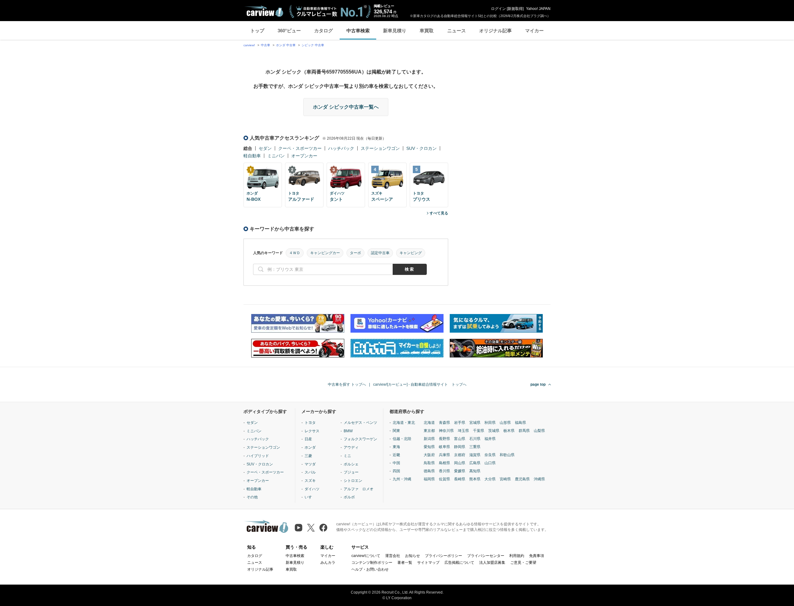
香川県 (444, 471)
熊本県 (474, 479)
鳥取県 (429, 463)
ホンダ (310, 447)
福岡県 (429, 479)
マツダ (310, 464)
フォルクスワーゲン (360, 439)
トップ (257, 30)
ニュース (456, 30)
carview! (249, 45)
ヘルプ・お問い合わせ (370, 569)
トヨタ (310, 422)
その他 (252, 497)
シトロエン (353, 480)
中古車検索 (358, 30)
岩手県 (459, 422)
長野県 (444, 439)
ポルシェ (351, 464)
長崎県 (459, 479)
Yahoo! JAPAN (538, 9)
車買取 (427, 30)
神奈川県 (446, 431)
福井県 (490, 439)
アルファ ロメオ (358, 489)
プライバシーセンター (485, 556)
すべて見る (439, 213)
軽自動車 (252, 155)
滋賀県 (474, 455)
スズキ (310, 480)
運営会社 (392, 556)
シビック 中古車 (312, 45)
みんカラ (327, 562)
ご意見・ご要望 (523, 562)
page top (538, 384)
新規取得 (515, 9)
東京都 (429, 431)
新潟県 (429, 439)
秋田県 (490, 422)
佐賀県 (444, 479)
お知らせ (412, 556)
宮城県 (474, 422)
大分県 (490, 479)
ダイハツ (312, 489)
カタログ (323, 30)
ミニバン (276, 155)
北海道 (429, 422)
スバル (310, 472)
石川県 (474, 439)
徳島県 (429, 471)
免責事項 (536, 556)
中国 (396, 463)
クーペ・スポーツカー (300, 148)
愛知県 (429, 447)
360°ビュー (289, 30)
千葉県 (478, 431)
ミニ (347, 456)
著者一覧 (404, 562)
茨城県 (493, 431)
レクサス (312, 431)
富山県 (459, 439)
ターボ (355, 253)
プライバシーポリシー (443, 556)
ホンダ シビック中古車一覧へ (346, 107)
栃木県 (509, 431)
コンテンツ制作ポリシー (371, 562)
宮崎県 (505, 479)
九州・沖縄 (402, 479)
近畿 (396, 455)
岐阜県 (444, 447)
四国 (396, 471)
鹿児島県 (522, 479)
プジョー (351, 472)
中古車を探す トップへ (347, 384)
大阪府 (429, 455)
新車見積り (394, 30)
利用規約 (516, 556)
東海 (396, 447)
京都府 (459, 455)
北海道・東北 (404, 422)
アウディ (351, 447)
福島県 (520, 422)
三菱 (308, 456)
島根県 (444, 463)
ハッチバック (341, 148)
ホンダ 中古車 (286, 45)
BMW (348, 431)
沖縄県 (539, 479)
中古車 (265, 45)
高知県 (474, 471)
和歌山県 (507, 455)
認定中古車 (380, 253)
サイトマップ (428, 562)
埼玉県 (463, 431)
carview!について (365, 556)
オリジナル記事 (495, 30)
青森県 (444, 422)
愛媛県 (459, 471)
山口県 (490, 463)
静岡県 (459, 447)
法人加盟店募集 (492, 562)
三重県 (474, 447)
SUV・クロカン (421, 148)
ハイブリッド (258, 456)
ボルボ (349, 497)
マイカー (534, 30)
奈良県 (490, 455)
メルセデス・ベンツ (360, 422)
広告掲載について (459, 562)
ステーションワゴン (380, 148)
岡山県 (459, 463)
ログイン (498, 9)
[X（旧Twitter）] (311, 528)
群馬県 (524, 431)
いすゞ (310, 497)
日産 (308, 439)
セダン (265, 148)
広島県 (474, 463)
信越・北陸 (402, 439)
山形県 (505, 422)
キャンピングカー (325, 253)
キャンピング (410, 253)
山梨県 (539, 431)
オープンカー (304, 155)
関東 (396, 431)
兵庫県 (444, 455)
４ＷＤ (294, 253)
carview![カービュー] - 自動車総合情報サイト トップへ (419, 384)
